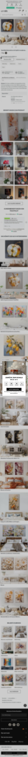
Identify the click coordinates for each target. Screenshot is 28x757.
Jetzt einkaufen (14, 389)
